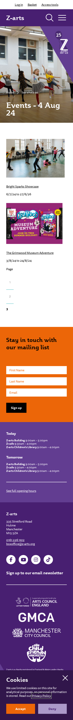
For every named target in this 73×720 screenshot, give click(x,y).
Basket (32, 4)
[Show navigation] (62, 17)
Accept (20, 708)
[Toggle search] (49, 17)
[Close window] (65, 678)
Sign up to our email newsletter (34, 572)
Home (10, 92)
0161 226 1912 (15, 539)
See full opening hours (21, 490)
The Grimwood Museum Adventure (30, 252)
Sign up (16, 407)
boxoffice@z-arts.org (20, 543)
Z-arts (15, 18)
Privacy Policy (41, 695)
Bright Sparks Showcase (22, 186)
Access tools (49, 4)
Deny (52, 708)
